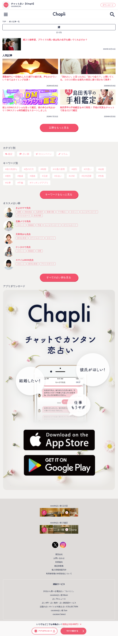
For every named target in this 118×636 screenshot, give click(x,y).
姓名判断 (37, 216)
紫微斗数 (50, 212)
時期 (44, 169)
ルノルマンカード (89, 212)
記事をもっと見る (59, 127)
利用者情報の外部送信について (59, 574)
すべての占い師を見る (58, 277)
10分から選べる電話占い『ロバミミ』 (59, 591)
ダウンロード (108, 5)
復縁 (21, 176)
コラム (64, 154)
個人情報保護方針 (59, 570)
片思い (88, 169)
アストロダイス (47, 264)
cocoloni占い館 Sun (59, 610)
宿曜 (19, 212)
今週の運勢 (59, 169)
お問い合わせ (59, 558)
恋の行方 (29, 169)
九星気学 (39, 212)
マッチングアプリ (39, 182)
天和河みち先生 (23, 234)
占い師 (26, 154)
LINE (72, 176)
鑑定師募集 (59, 566)
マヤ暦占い (62, 212)
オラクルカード (23, 216)
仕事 (8, 182)
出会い (59, 176)
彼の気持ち (11, 169)
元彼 (45, 176)
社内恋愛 (87, 176)
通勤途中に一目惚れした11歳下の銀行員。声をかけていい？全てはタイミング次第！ (29, 78)
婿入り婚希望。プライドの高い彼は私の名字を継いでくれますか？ (55, 39)
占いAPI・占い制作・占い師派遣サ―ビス (59, 603)
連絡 (33, 176)
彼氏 (75, 169)
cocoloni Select (59, 614)
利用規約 (59, 562)
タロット (74, 212)
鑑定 (10, 154)
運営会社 (59, 554)
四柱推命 (28, 212)
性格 (101, 176)
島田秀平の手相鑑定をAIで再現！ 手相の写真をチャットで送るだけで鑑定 (87, 109)
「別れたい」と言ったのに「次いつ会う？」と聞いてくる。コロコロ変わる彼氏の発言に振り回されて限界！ (87, 78)
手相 (39, 225)
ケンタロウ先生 (23, 247)
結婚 (102, 169)
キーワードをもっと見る (58, 194)
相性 (8, 176)
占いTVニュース (59, 599)
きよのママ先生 (23, 208)
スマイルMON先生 (25, 260)
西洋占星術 (21, 238)
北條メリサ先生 (23, 221)
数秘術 (31, 225)
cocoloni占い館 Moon (59, 595)
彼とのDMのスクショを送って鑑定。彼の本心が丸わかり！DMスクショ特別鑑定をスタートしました (28, 109)
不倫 (21, 182)
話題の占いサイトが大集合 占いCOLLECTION (59, 607)
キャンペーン (45, 154)
